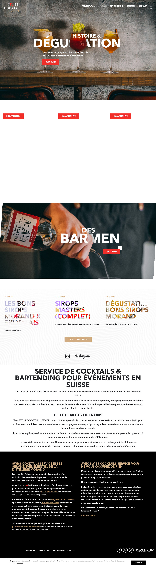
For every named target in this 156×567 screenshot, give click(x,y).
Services (102, 6)
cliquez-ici (20, 563)
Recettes (131, 6)
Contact (142, 6)
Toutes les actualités (78, 339)
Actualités (30, 550)
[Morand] (144, 550)
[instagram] (125, 550)
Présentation (88, 6)
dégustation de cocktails (62, 499)
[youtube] (131, 550)
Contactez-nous (88, 515)
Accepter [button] (138, 562)
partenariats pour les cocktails (26, 526)
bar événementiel (49, 491)
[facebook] (119, 550)
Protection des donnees (63, 550)
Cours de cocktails (50, 502)
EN (151, 8)
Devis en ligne (116, 6)
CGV (49, 550)
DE (151, 6)
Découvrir (51, 62)
